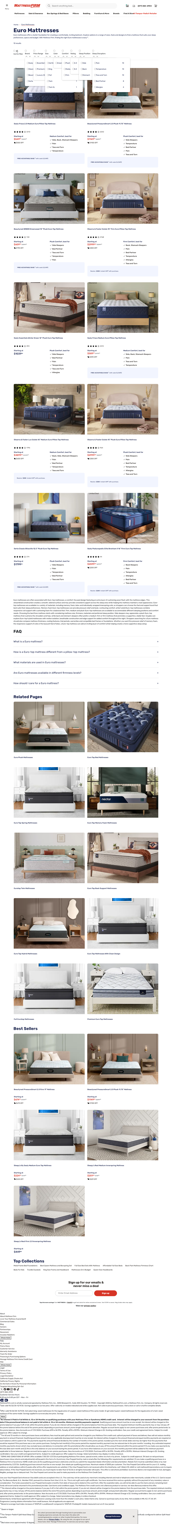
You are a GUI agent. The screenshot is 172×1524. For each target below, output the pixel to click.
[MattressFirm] (27, 6)
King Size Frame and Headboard (56, 1270)
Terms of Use (5, 1371)
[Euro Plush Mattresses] (49, 727)
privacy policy (90, 1306)
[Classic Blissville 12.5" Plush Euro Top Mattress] (49, 518)
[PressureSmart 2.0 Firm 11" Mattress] (49, 1059)
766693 (69, 1302)
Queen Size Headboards (103, 1270)
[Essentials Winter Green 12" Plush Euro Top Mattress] (49, 307)
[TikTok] (18, 1389)
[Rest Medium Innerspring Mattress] (122, 1135)
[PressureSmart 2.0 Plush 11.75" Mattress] (122, 1059)
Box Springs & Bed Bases (58, 13)
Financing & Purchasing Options (13, 1357)
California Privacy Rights (10, 1381)
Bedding (86, 13)
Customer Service (7, 1349)
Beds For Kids (19, 1270)
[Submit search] (49, 5)
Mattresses (19, 13)
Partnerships (5, 1329)
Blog (2, 1324)
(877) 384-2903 (6, 1392)
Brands (116, 13)
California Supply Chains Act (11, 1378)
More (3, 1417)
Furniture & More (101, 13)
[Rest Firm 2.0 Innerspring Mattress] (49, 1211)
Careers (3, 1327)
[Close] (133, 1516)
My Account (5, 1343)
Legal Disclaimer (6, 1376)
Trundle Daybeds (34, 1270)
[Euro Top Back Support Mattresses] (122, 858)
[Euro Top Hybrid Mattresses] (49, 923)
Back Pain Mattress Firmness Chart (139, 1266)
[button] (14, 51)
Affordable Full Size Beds (113, 1266)
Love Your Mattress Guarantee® (13, 1319)
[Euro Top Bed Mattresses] (122, 727)
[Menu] (6, 5)
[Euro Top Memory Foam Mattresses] (122, 792)
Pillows (76, 13)
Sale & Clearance (36, 13)
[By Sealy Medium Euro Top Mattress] (49, 1135)
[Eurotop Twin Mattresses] (49, 858)
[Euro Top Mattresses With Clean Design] (122, 923)
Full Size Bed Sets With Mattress (87, 1266)
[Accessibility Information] (4, 1400)
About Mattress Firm (8, 1316)
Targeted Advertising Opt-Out (12, 1386)
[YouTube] (8, 1389)
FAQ (1, 1362)
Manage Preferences (113, 1516)
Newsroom (4, 1332)
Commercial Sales (7, 1322)
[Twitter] (1, 1389)
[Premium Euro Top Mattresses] (122, 989)
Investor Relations (7, 1335)
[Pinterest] (14, 1389)
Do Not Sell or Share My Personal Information (18, 1384)
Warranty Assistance (8, 1351)
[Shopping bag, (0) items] (155, 6)
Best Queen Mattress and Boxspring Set (56, 1266)
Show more (5, 1338)
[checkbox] (28, 63)
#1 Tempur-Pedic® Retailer (145, 13)
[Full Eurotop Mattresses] (49, 989)
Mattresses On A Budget (81, 1270)
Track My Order (6, 1354)
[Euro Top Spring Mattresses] (49, 792)
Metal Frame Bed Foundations (25, 1266)
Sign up (105, 1293)
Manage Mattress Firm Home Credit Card (16, 1359)
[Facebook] (5, 1389)
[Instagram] (11, 1389)
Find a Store (5, 1346)
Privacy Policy (6, 1373)
